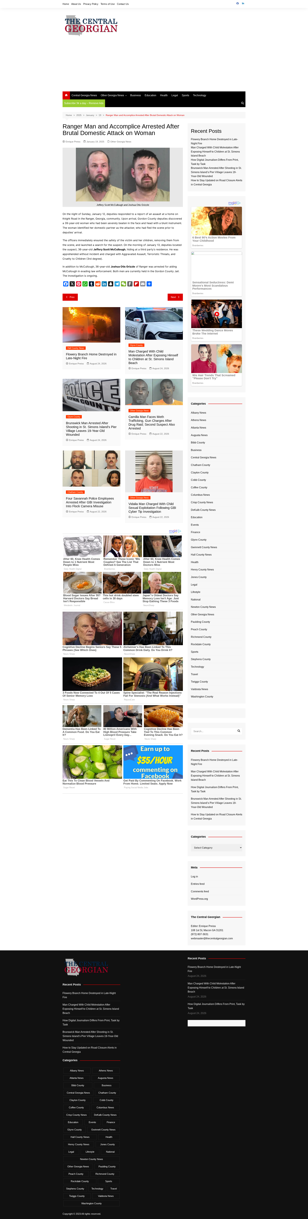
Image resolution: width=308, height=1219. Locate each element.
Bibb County (198, 442)
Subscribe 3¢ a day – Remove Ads (83, 103)
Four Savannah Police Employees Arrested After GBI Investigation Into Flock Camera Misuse (90, 502)
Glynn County (136, 345)
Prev (72, 297)
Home (66, 4)
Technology (199, 95)
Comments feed (200, 891)
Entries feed (198, 884)
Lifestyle (195, 592)
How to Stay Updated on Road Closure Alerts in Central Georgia (216, 816)
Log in (194, 876)
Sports (185, 95)
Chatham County (75, 492)
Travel (194, 674)
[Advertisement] (154, 67)
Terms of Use (108, 4)
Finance (195, 532)
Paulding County (200, 621)
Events (195, 524)
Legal (174, 95)
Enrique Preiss (73, 141)
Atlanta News (198, 427)
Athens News (198, 420)
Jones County (199, 577)
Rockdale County (201, 644)
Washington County (202, 696)
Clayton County (200, 472)
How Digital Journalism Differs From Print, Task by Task (215, 789)
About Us (76, 4)
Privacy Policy (90, 4)
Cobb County (198, 480)
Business (135, 95)
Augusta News (199, 435)
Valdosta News (199, 689)
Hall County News (76, 348)
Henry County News (202, 569)
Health (164, 95)
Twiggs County (199, 681)
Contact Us (123, 4)
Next (173, 297)
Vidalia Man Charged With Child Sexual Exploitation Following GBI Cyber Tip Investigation (152, 507)
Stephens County (201, 659)
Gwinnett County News (204, 547)
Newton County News (203, 607)
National (196, 599)
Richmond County (201, 637)
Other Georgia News (112, 95)
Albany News (198, 412)
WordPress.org (199, 898)
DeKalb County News (203, 510)
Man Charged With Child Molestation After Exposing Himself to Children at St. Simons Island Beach (215, 151)
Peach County (199, 629)
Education (150, 95)
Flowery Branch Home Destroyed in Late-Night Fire (214, 762)
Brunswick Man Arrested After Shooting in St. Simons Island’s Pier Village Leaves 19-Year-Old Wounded (216, 172)
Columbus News (200, 494)
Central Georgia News (84, 95)
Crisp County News (202, 502)
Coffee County (199, 487)
